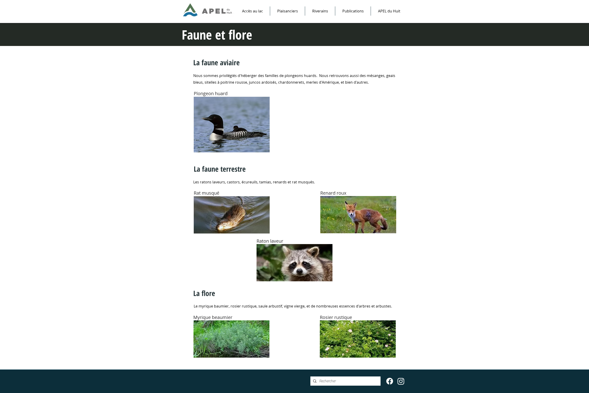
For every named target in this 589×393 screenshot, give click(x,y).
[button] (287, 11)
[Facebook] (389, 381)
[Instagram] (400, 381)
